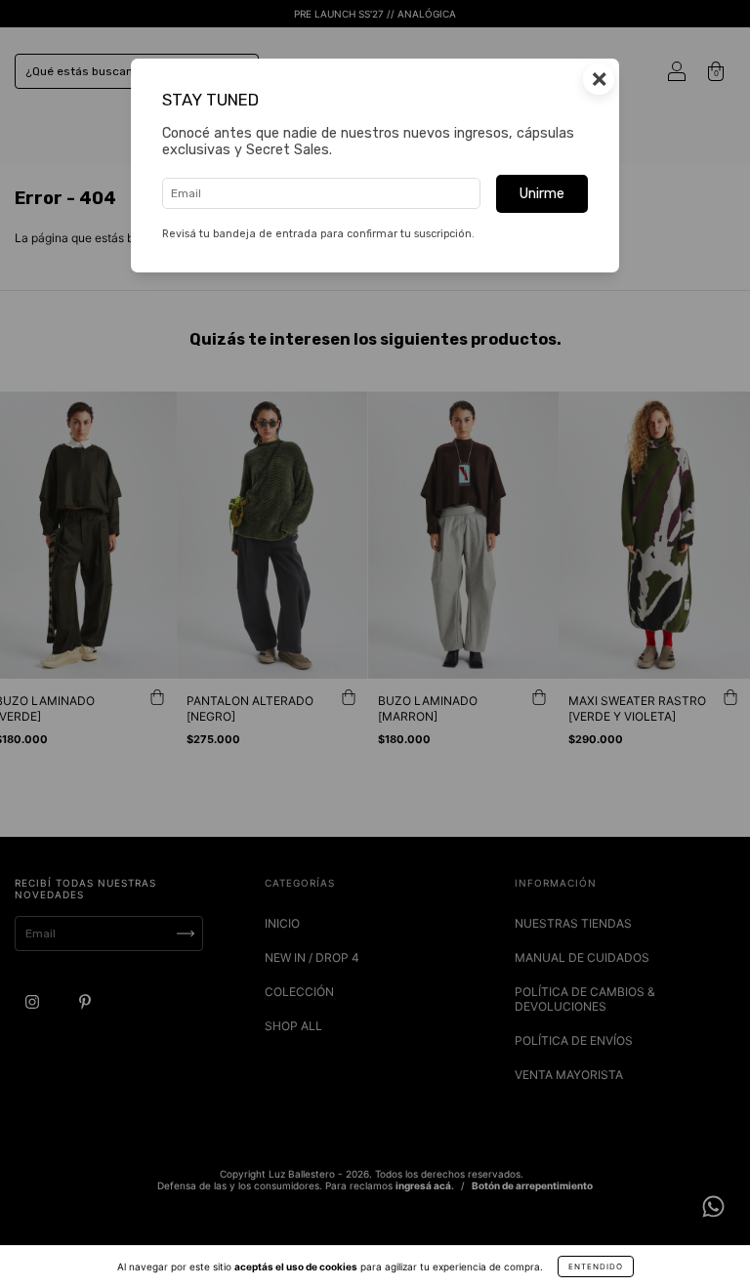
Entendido (595, 1266)
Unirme (542, 194)
